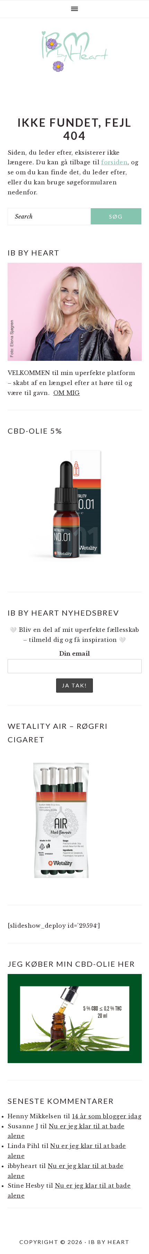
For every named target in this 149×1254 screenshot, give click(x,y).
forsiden (114, 162)
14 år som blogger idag (106, 1116)
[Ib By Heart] (75, 65)
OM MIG (66, 392)
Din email (74, 653)
